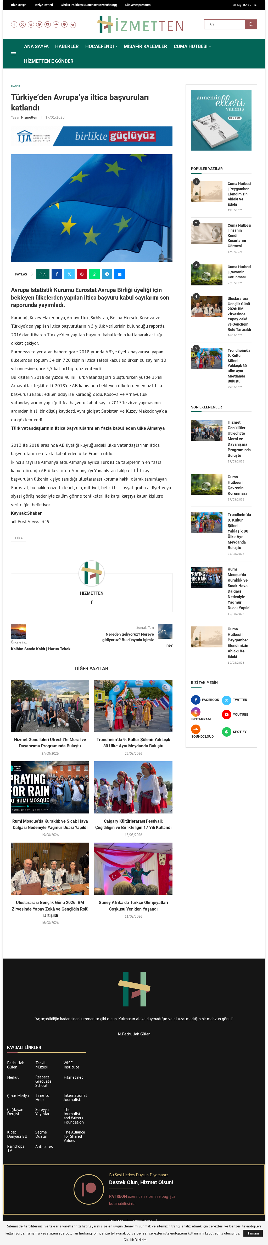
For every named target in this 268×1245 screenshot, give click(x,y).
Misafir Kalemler (145, 46)
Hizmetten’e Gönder (49, 61)
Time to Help (42, 1097)
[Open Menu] (13, 53)
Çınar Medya (18, 1095)
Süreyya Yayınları (43, 1111)
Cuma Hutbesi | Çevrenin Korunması (239, 272)
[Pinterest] (39, 24)
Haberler (67, 46)
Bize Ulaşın (116, 1221)
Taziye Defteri (142, 1221)
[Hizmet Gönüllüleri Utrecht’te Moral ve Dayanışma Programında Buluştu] (50, 706)
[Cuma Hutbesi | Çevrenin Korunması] (206, 274)
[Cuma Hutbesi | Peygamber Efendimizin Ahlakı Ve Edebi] (206, 191)
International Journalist (75, 1097)
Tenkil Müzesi (41, 1065)
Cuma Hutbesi (191, 46)
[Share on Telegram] (107, 274)
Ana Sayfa (36, 46)
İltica (18, 538)
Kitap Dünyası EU (17, 1134)
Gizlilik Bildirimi (135, 1240)
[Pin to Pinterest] (82, 274)
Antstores (44, 1146)
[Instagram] (31, 24)
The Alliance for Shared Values (74, 1136)
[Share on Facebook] (57, 274)
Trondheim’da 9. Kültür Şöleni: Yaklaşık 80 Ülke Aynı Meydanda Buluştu (239, 366)
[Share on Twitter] (69, 274)
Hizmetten (29, 117)
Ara (251, 24)
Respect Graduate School (43, 1081)
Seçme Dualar (41, 1134)
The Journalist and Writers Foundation (74, 1115)
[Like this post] (44, 274)
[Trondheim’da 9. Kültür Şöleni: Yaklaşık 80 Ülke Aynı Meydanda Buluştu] (133, 706)
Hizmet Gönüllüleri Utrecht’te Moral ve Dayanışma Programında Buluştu (239, 439)
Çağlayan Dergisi (15, 1111)
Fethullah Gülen (15, 1065)
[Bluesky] (73, 24)
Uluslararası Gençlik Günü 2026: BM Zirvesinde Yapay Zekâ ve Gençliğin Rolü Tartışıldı (50, 909)
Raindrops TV (15, 1148)
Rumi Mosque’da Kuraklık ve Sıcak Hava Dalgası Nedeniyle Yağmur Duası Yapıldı (239, 588)
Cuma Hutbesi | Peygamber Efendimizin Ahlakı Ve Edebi (239, 194)
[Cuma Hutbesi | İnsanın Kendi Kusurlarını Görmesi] (206, 233)
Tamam (253, 1233)
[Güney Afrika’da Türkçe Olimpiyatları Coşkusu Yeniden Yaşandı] (133, 869)
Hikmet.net (73, 1077)
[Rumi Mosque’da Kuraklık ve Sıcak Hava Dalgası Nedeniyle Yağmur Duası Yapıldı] (50, 787)
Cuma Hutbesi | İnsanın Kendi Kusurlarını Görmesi (239, 235)
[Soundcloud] (56, 24)
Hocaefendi (99, 46)
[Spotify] (64, 24)
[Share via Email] (119, 274)
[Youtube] (47, 24)
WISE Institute (71, 1065)
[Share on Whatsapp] (94, 274)
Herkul (13, 1077)
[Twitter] (22, 24)
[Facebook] (14, 24)
